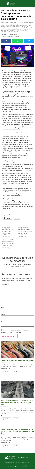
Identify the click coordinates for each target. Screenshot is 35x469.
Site (2, 322)
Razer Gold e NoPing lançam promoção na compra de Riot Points (8, 241)
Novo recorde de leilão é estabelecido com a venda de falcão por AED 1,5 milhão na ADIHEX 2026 (17, 431)
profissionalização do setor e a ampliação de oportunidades (17, 169)
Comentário (5, 284)
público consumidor (25, 128)
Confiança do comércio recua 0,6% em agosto (17, 361)
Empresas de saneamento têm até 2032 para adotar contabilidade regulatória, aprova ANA (17, 402)
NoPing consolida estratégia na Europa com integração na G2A (25, 229)
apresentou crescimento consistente (15, 73)
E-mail (3, 314)
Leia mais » (4, 377)
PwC (19, 158)
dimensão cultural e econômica (13, 97)
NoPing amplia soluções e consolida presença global (8, 229)
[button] (6, 41)
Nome (3, 307)
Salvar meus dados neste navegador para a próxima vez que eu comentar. (15, 331)
